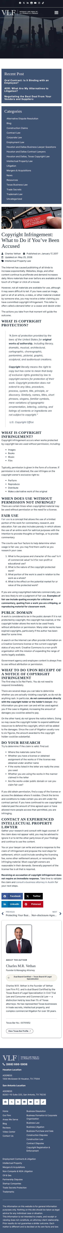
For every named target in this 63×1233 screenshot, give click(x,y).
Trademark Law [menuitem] (14, 194)
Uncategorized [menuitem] (14, 198)
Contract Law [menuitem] (13, 132)
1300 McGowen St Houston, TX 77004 (21, 1079)
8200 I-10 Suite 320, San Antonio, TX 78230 (24, 1094)
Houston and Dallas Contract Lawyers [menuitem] (26, 151)
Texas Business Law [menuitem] (17, 184)
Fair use (5, 519)
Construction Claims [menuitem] (17, 128)
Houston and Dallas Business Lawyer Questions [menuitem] (31, 147)
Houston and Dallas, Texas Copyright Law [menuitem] (28, 156)
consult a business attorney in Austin (35, 882)
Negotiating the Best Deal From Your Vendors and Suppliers (27, 97)
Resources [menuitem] (12, 180)
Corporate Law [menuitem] (14, 137)
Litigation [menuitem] (11, 165)
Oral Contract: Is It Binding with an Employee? (26, 81)
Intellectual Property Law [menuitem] (20, 161)
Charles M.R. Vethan (21, 966)
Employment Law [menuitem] (15, 142)
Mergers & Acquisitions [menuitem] (19, 170)
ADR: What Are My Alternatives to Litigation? (26, 89)
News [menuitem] (9, 175)
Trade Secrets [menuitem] (14, 189)
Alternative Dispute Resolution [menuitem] (22, 118)
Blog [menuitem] (9, 123)
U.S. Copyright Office (22, 422)
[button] (12, 896)
